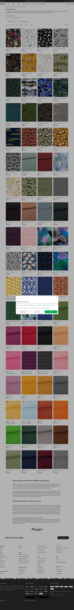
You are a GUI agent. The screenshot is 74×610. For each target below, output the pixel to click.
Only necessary (37, 311)
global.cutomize (23, 311)
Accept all (51, 311)
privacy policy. (46, 308)
